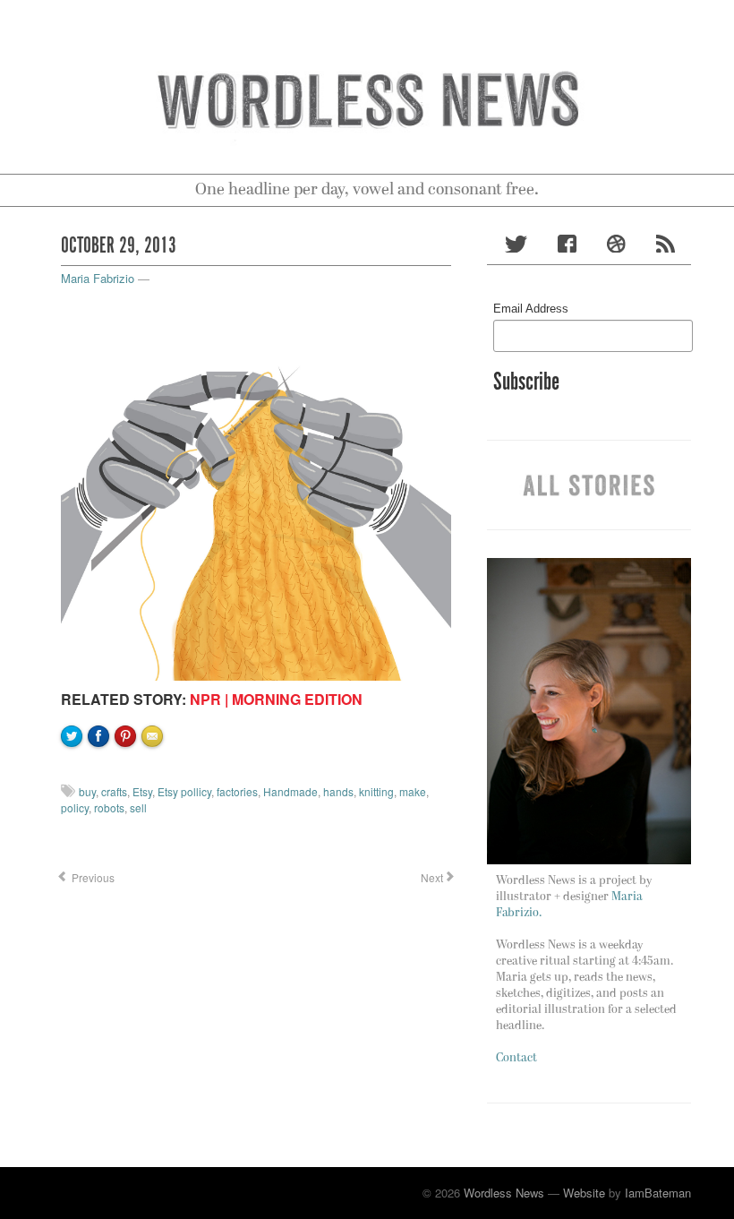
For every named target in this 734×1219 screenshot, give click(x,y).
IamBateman (658, 1192)
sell (138, 807)
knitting (376, 791)
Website (584, 1192)
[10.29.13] (256, 483)
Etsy (142, 791)
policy (75, 807)
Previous (92, 877)
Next (430, 877)
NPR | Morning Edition (276, 699)
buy (87, 791)
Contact (516, 1058)
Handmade (290, 791)
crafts (114, 791)
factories (237, 791)
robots (109, 807)
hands (338, 791)
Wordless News (504, 1192)
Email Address (530, 308)
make (412, 791)
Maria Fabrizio (97, 278)
